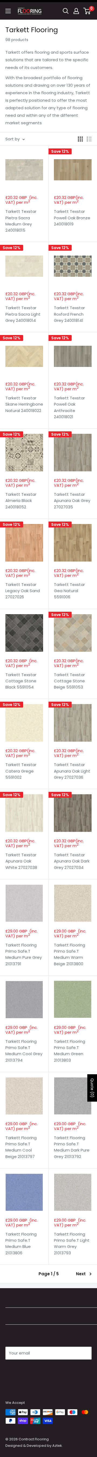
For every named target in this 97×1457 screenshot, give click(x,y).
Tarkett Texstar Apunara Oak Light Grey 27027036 (72, 771)
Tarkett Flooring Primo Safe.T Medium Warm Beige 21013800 (69, 954)
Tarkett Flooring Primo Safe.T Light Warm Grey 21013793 (71, 1243)
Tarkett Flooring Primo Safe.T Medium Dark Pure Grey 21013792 (71, 1147)
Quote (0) (92, 1088)
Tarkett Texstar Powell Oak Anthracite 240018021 (69, 407)
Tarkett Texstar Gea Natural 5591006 (69, 591)
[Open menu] (8, 11)
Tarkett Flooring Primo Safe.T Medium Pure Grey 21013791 (23, 954)
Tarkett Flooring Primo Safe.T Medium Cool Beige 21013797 (21, 1147)
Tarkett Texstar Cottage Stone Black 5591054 (20, 681)
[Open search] (66, 11)
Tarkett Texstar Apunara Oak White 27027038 (21, 861)
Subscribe (24, 1369)
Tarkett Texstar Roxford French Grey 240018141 (69, 314)
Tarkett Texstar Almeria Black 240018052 (20, 500)
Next (81, 1274)
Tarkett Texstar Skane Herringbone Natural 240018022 (24, 404)
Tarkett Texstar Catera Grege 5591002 (20, 771)
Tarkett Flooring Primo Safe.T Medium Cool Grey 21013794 (23, 1051)
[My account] (76, 11)
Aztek (57, 1445)
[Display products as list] (89, 139)
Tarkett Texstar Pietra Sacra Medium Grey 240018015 (20, 221)
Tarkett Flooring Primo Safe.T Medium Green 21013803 (69, 1051)
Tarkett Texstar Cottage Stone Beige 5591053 (69, 681)
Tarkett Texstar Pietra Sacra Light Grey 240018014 (22, 314)
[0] (87, 11)
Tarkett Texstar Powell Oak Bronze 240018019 (72, 218)
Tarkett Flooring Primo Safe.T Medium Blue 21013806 (21, 1243)
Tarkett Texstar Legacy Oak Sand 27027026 (22, 591)
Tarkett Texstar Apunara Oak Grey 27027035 (72, 500)
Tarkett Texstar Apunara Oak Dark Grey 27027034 (71, 861)
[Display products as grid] (80, 139)
